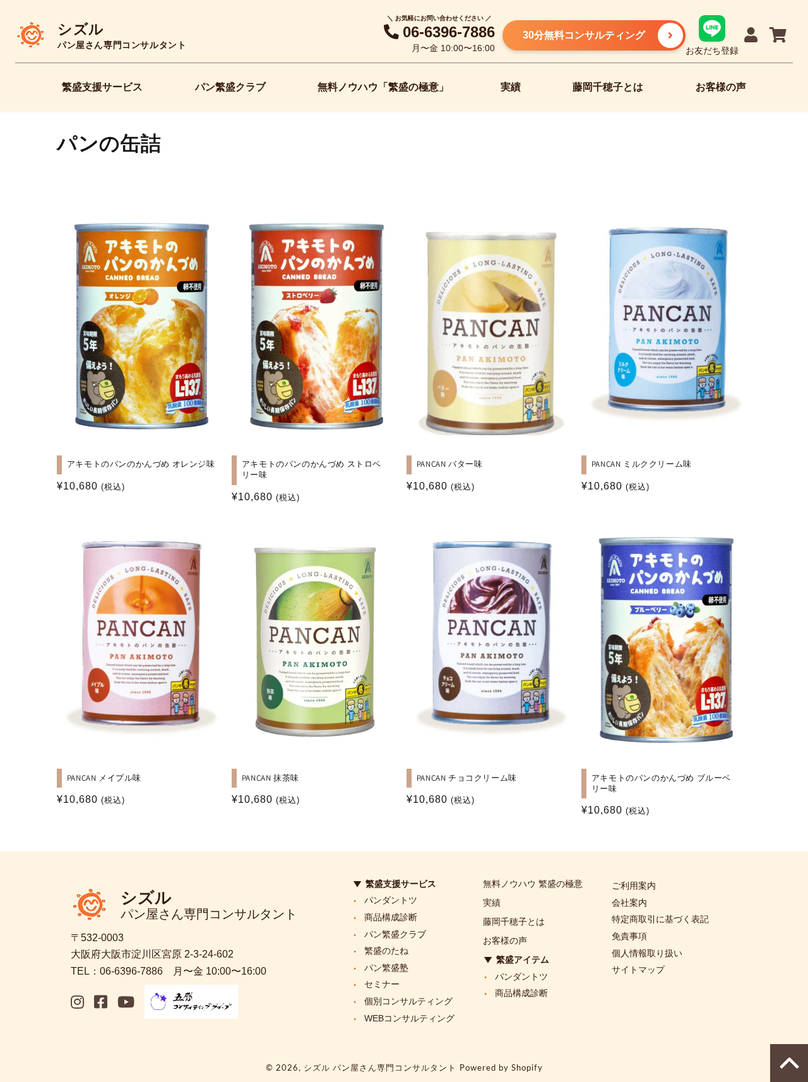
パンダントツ (390, 900)
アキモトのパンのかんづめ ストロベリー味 (311, 469)
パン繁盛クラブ (230, 86)
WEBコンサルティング (409, 1018)
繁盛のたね (386, 951)
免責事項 (629, 936)
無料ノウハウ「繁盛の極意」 (383, 86)
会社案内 (629, 903)
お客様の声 (721, 86)
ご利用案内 (634, 886)
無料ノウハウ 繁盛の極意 (533, 884)
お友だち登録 (712, 50)
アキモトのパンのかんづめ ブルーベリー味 (661, 783)
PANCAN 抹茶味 (270, 778)
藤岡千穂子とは (608, 86)
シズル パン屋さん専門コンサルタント (380, 1068)
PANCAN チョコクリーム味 (467, 778)
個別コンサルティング (408, 1001)
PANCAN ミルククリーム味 (641, 464)
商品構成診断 (390, 917)
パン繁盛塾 (386, 968)
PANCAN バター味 (450, 464)
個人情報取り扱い (647, 953)
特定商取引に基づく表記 (660, 919)
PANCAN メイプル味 (104, 778)
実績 (511, 86)
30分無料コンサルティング (584, 35)
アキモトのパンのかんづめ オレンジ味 (141, 464)
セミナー (382, 984)
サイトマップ (638, 970)
